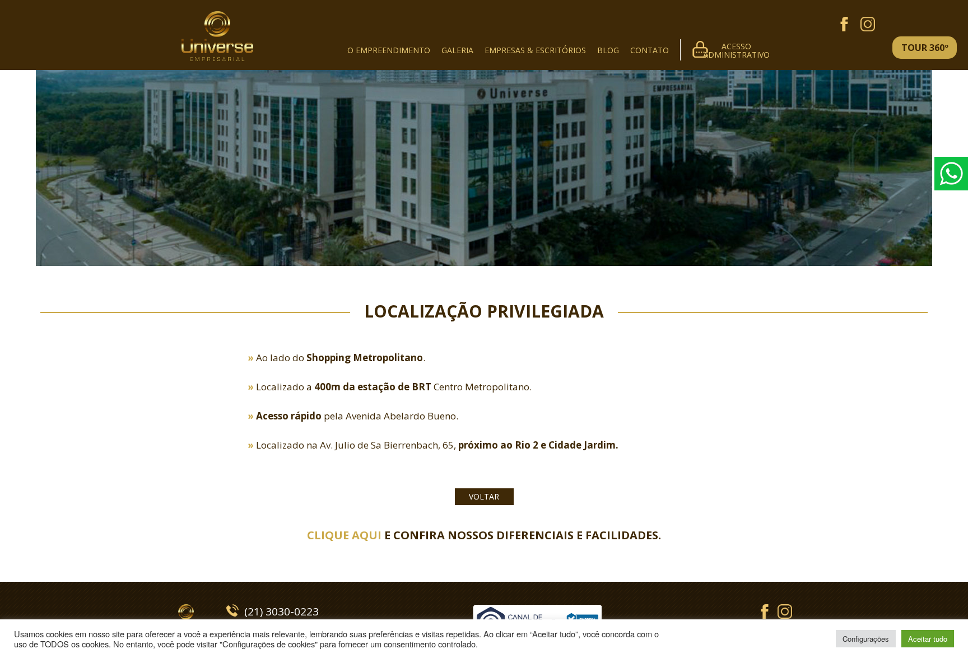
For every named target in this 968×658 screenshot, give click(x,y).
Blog (608, 50)
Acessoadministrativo (736, 49)
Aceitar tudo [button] (927, 638)
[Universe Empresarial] (217, 14)
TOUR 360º (924, 47)
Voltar (484, 496)
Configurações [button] (866, 638)
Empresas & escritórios (535, 50)
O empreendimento (388, 50)
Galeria (457, 50)
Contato (649, 50)
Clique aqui (344, 535)
